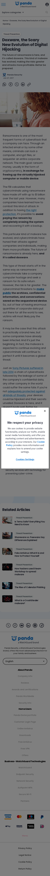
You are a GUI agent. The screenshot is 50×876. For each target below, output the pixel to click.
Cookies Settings (25, 459)
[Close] (45, 411)
